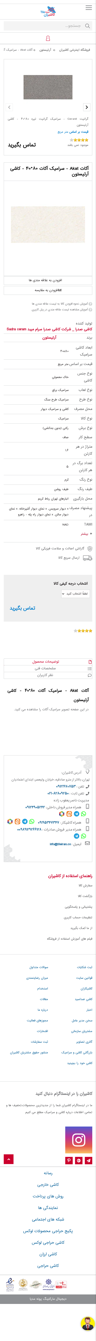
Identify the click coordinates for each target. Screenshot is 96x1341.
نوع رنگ (85, 480)
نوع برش (85, 428)
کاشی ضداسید (83, 999)
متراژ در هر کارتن (84, 450)
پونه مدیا (36, 1299)
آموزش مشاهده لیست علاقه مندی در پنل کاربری (60, 309)
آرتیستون (49, 338)
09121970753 (66, 787)
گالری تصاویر (84, 1042)
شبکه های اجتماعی (48, 1219)
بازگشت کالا (85, 896)
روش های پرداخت (48, 1196)
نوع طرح (85, 400)
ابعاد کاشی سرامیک (84, 351)
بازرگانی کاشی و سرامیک (77, 1052)
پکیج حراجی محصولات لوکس (48, 1231)
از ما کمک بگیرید (81, 928)
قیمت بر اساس (78, 132)
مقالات (44, 999)
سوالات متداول (38, 967)
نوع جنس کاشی (84, 377)
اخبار (89, 1010)
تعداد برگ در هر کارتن (82, 466)
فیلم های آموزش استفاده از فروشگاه (69, 938)
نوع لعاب (85, 390)
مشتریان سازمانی (81, 1031)
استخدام (42, 988)
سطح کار (85, 437)
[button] (87, 107)
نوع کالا (86, 419)
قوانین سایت (84, 978)
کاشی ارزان (48, 1254)
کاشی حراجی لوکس (48, 1242)
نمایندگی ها (48, 1208)
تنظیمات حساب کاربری (78, 917)
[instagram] (78, 1140)
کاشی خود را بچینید (79, 1063)
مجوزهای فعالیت (37, 1020)
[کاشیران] (48, 11)
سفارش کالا (85, 885)
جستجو (87, 26)
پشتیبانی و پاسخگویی (78, 907)
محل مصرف (83, 409)
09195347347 (48, 823)
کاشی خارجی (48, 1184)
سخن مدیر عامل (82, 1020)
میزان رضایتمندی (37, 978)
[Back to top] (9, 1159)
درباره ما (43, 1010)
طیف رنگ (85, 489)
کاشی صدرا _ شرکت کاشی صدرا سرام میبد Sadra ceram (49, 329)
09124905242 (35, 807)
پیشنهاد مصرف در (80, 511)
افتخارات (42, 1031)
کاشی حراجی (48, 1265)
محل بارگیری (82, 499)
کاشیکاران (86, 988)
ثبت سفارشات (39, 1042)
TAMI (88, 525)
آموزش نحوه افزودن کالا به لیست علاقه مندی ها (60, 303)
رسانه (48, 1173)
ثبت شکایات (84, 967)
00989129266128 (29, 830)
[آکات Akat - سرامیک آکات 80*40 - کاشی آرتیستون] (48, 224)
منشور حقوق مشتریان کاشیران (29, 1052)
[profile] (48, 38)
